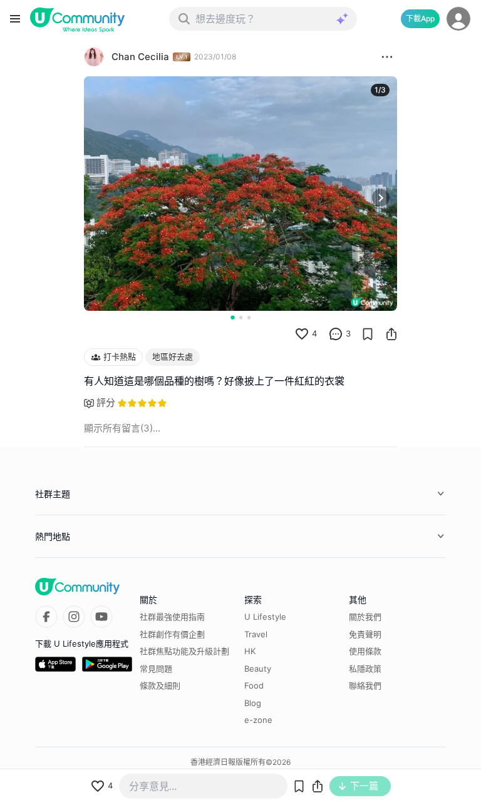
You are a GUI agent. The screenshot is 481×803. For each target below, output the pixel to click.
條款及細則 (160, 685)
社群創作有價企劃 (172, 634)
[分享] (391, 333)
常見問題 (156, 669)
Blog (252, 703)
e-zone (258, 720)
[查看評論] (335, 333)
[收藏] (367, 333)
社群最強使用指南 (172, 617)
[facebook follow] (46, 616)
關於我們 (365, 617)
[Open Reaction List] (387, 57)
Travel (255, 634)
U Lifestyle (265, 617)
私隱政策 (365, 669)
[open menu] (15, 18)
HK (250, 651)
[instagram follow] (74, 616)
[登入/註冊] (458, 18)
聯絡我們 (365, 685)
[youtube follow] (101, 616)
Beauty (257, 669)
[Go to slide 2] (240, 317)
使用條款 (365, 651)
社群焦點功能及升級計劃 (184, 651)
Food (254, 685)
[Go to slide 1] (232, 317)
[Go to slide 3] (249, 317)
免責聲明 (365, 634)
